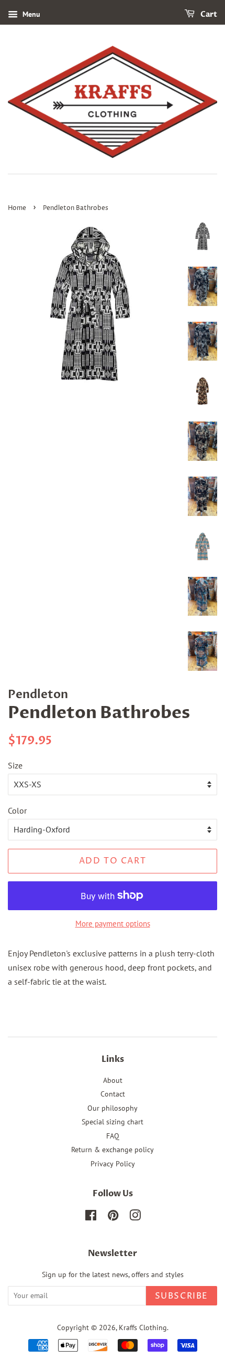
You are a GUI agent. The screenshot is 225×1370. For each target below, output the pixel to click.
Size (15, 765)
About (112, 1080)
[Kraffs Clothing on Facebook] (91, 1217)
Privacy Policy (113, 1163)
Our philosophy (112, 1108)
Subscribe (181, 1296)
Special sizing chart (112, 1121)
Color (17, 810)
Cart (208, 14)
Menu (30, 14)
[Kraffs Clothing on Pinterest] (113, 1217)
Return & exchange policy (112, 1149)
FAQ (112, 1136)
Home (17, 208)
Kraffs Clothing (143, 1327)
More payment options (112, 924)
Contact (112, 1094)
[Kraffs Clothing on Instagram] (135, 1217)
